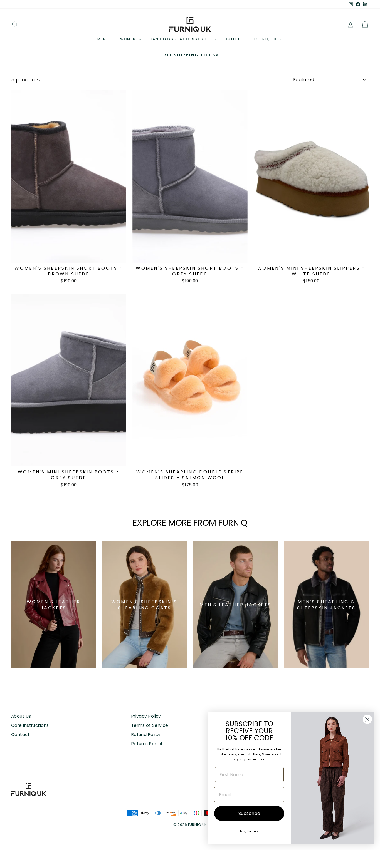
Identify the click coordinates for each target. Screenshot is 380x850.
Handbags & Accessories (181, 39)
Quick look (69, 256)
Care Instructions (30, 725)
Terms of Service (149, 725)
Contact (20, 734)
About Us (21, 716)
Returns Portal (146, 744)
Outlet (233, 39)
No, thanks (249, 831)
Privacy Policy (146, 716)
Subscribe (249, 813)
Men (102, 39)
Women (128, 39)
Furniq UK (266, 39)
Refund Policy (146, 734)
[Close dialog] (367, 719)
